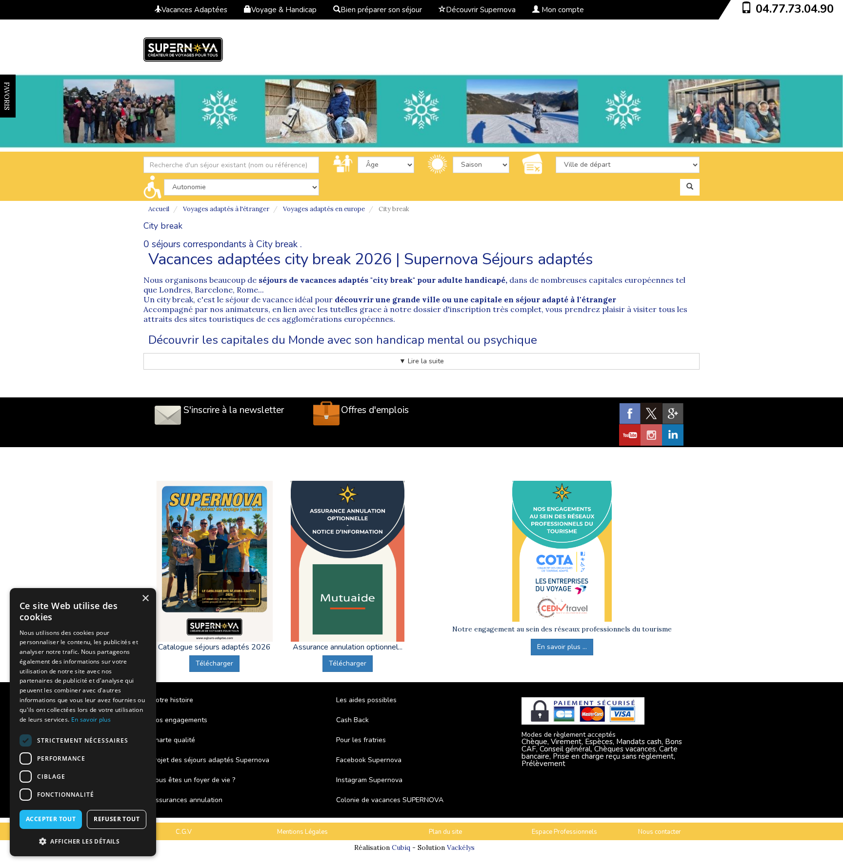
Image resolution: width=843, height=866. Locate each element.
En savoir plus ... (562, 646)
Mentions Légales (302, 831)
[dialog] (83, 722)
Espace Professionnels (564, 831)
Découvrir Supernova (481, 10)
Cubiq (401, 847)
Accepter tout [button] (51, 819)
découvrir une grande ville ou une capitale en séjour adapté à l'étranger (475, 299)
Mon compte (562, 10)
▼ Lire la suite (421, 361)
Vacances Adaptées (194, 10)
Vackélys (461, 847)
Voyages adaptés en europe (324, 209)
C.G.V (184, 831)
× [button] (145, 598)
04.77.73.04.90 (795, 9)
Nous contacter (659, 831)
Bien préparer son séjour (381, 10)
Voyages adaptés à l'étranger (226, 209)
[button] (83, 840)
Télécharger (214, 663)
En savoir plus (91, 719)
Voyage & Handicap (284, 10)
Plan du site (445, 831)
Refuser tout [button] (117, 819)
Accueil (158, 209)
